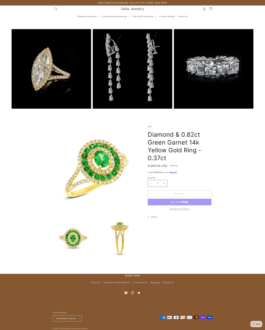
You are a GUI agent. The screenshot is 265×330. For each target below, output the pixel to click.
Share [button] (154, 217)
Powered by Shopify (79, 328)
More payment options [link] (180, 209)
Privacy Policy (140, 282)
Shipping (155, 282)
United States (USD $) (66, 318)
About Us (96, 282)
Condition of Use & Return (116, 282)
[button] (56, 9)
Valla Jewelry (65, 328)
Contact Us (168, 282)
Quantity (152, 178)
